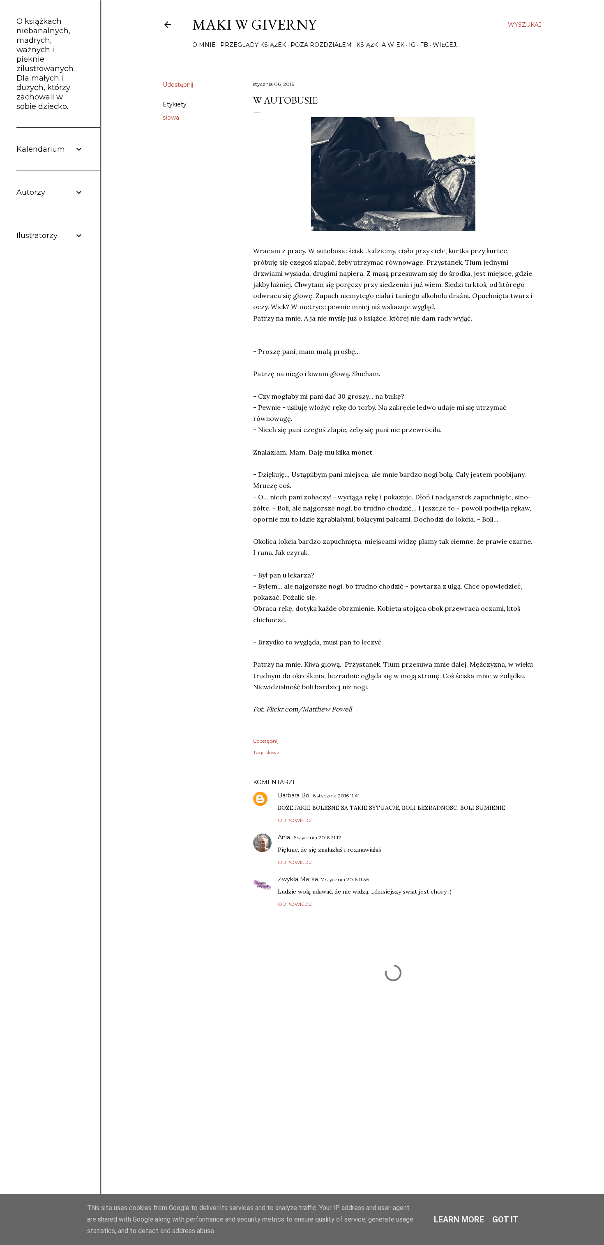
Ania (284, 837)
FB (424, 45)
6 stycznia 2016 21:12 (317, 837)
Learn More (459, 1219)
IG (412, 45)
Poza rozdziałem (321, 45)
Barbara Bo (293, 795)
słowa (171, 117)
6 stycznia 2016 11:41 (336, 795)
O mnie (204, 45)
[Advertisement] (393, 1102)
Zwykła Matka (298, 879)
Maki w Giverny (254, 24)
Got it (505, 1219)
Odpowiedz (295, 820)
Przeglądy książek (253, 45)
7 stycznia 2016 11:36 (345, 879)
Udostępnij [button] (178, 84)
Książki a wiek (380, 45)
